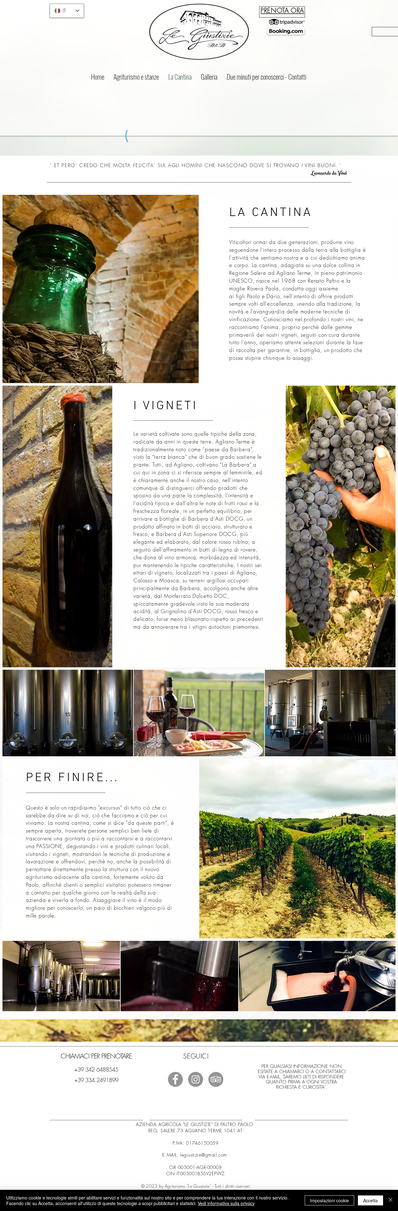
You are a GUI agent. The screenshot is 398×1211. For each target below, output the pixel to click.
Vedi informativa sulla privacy (226, 1203)
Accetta (370, 1200)
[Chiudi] (390, 1200)
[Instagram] (195, 1079)
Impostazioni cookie (329, 1200)
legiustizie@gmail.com (203, 1155)
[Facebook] (175, 1079)
